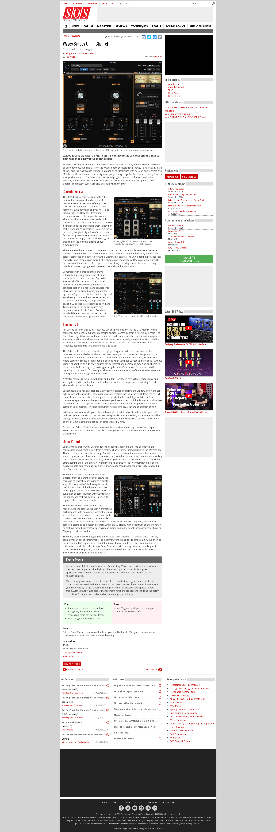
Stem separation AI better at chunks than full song (136, 709)
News (75, 26)
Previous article (75, 669)
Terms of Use (168, 802)
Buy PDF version (72, 664)
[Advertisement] (189, 287)
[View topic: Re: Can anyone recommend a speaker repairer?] (107, 734)
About (104, 802)
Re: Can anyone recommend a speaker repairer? (84, 734)
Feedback (175, 737)
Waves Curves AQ (176, 225)
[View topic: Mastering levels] (159, 715)
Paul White (70, 56)
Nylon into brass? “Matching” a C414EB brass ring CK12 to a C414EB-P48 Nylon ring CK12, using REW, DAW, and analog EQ (136, 721)
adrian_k (65, 702)
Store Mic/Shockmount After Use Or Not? (135, 727)
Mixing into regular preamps (128, 691)
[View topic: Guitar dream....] (159, 732)
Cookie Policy (130, 802)
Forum (88, 26)
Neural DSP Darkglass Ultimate (182, 194)
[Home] (77, 13)
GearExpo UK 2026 (173, 378)
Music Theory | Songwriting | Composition (192, 723)
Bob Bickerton (68, 689)
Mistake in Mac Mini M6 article (129, 703)
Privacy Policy (152, 802)
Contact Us (116, 802)
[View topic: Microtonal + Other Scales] (159, 697)
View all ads (172, 176)
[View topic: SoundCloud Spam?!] (159, 738)
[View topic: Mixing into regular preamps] (159, 691)
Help (114, 3)
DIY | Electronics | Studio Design (187, 716)
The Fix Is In (71, 324)
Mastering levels (122, 715)
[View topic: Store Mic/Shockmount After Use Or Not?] (159, 727)
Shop (104, 3)
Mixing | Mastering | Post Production (75, 742)
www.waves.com (71, 656)
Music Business (200, 26)
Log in (65, 3)
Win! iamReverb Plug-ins (177, 113)
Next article (151, 669)
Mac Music (175, 705)
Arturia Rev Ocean (176, 189)
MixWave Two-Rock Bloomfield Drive (184, 205)
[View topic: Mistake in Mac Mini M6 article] (159, 703)
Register (77, 3)
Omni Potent (71, 441)
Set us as (123, 36)
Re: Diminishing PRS (72, 722)
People (156, 26)
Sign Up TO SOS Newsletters (189, 259)
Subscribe (92, 3)
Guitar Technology (179, 695)
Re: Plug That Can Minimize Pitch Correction (84, 685)
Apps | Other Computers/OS (184, 709)
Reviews (121, 26)
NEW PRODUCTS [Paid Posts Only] (188, 698)
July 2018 (158, 56)
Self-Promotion (178, 734)
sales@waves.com (72, 652)
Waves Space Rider (177, 242)
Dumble (65, 726)
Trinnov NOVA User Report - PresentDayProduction (186, 412)
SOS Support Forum (180, 741)
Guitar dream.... (122, 732)
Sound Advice (175, 26)
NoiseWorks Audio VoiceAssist (182, 211)
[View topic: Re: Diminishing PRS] (107, 722)
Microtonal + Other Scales (127, 697)
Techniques (139, 26)
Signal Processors (87, 53)
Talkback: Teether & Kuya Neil (181, 236)
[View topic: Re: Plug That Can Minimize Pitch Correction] (107, 685)
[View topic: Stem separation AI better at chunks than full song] (159, 709)
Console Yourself (74, 191)
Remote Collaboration (181, 730)
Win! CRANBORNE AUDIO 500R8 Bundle (186, 117)
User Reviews (177, 727)
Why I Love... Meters (177, 247)
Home (66, 26)
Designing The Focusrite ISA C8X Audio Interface (185, 344)
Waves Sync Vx (174, 231)
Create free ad (189, 176)
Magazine (104, 26)
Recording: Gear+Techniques (72, 693)
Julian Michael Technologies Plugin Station (187, 200)
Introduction (173, 84)
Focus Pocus (74, 560)
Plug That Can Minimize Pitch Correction (134, 685)
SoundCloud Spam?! (124, 738)
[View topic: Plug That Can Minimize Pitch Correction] (159, 685)
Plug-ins (70, 53)
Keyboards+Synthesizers (182, 691)
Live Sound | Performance (183, 712)
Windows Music (178, 702)
